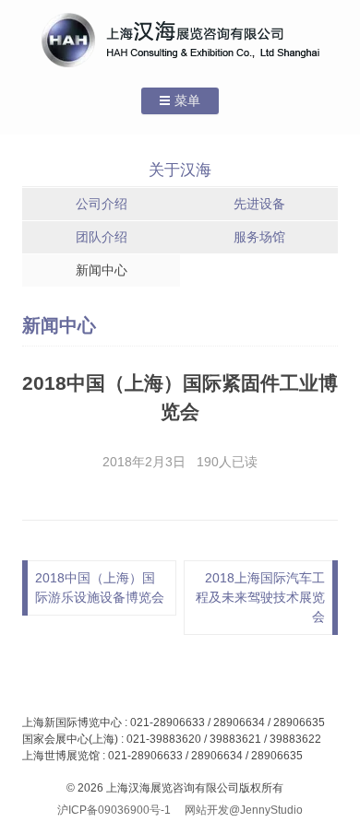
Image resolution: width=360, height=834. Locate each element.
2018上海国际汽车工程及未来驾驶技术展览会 (260, 597)
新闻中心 (101, 270)
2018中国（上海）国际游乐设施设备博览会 (99, 587)
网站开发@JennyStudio (244, 810)
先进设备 (259, 203)
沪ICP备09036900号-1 (114, 810)
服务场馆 (259, 236)
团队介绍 (101, 236)
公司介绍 (101, 203)
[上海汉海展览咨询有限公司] (180, 40)
